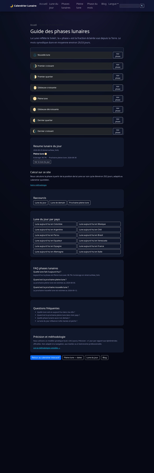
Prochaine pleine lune (79, 202)
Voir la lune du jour (42, 162)
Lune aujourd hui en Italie (90, 251)
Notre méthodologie (38, 185)
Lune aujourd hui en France (91, 246)
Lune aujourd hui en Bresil (91, 235)
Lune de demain (58, 202)
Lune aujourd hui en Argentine (49, 229)
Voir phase (117, 55)
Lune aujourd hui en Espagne (48, 246)
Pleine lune (79, 5)
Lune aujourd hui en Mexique (92, 224)
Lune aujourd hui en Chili (90, 229)
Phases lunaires (65, 5)
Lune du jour (53, 5)
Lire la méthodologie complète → (46, 348)
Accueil (43, 3)
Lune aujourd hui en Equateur (48, 240)
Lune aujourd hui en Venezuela (93, 240)
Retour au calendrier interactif (45, 357)
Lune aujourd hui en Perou (47, 235)
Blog (103, 3)
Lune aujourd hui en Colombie (48, 224)
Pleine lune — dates (73, 357)
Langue (112, 3)
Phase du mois (92, 5)
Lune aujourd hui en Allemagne (49, 251)
